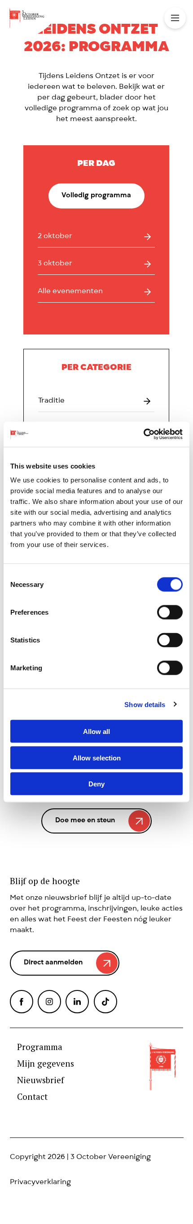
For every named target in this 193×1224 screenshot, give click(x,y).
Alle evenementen (70, 291)
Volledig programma (96, 196)
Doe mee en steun (85, 821)
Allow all (96, 731)
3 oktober (55, 264)
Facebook (21, 1001)
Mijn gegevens (45, 1063)
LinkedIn (77, 1001)
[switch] (170, 612)
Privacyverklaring (40, 1182)
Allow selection (97, 757)
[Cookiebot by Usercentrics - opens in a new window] (143, 434)
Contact (32, 1097)
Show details (144, 704)
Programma (39, 1047)
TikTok (105, 1001)
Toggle (175, 18)
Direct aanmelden (53, 963)
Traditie (51, 401)
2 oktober (55, 236)
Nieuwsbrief (40, 1080)
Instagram (49, 1001)
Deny (96, 784)
